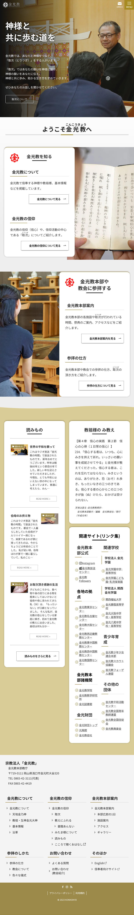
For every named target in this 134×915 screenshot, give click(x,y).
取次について (19, 99)
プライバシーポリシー (60, 893)
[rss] (71, 887)
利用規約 (80, 893)
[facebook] (62, 887)
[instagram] (67, 887)
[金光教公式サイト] (11, 5)
